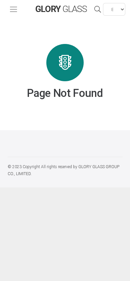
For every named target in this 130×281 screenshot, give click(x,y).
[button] (97, 9)
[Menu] (13, 9)
